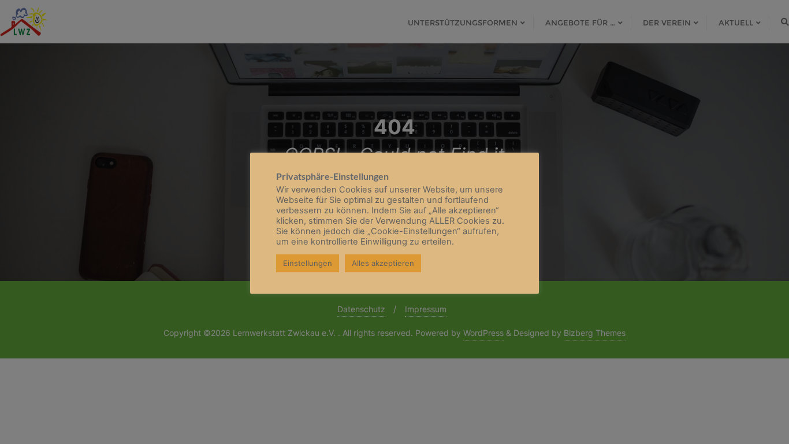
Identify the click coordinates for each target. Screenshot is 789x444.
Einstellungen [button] (307, 263)
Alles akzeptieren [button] (383, 263)
